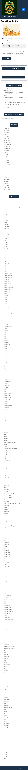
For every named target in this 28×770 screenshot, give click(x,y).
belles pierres (7, 303)
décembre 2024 (7, 169)
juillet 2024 (7, 179)
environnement (7, 417)
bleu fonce (6, 342)
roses (5, 660)
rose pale (6, 658)
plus (5, 621)
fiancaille (6, 428)
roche (5, 650)
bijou (5, 305)
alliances (6, 220)
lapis (5, 487)
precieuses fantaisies (9, 636)
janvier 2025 (7, 167)
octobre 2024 (7, 173)
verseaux (6, 742)
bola (5, 352)
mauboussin (7, 517)
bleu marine (7, 344)
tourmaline (6, 725)
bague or (6, 285)
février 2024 (7, 189)
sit (4, 693)
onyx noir (6, 562)
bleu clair (6, 340)
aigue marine (7, 212)
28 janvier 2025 (7, 45)
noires (5, 538)
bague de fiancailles (9, 265)
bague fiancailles (8, 279)
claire (5, 377)
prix (5, 638)
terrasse (6, 717)
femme (5, 424)
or (4, 572)
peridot (5, 591)
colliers (6, 383)
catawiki (6, 364)
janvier (5, 473)
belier (5, 299)
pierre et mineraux (8, 611)
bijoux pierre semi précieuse (11, 324)
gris (5, 456)
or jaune (6, 577)
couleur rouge (7, 397)
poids (5, 623)
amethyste (6, 228)
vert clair (6, 746)
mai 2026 (6, 134)
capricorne (6, 358)
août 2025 (6, 152)
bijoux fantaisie (7, 322)
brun (5, 354)
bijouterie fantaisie (8, 314)
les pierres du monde (9, 493)
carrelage (6, 362)
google (5, 452)
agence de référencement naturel (12, 208)
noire (5, 536)
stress (5, 711)
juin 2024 (6, 181)
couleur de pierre (8, 393)
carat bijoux (7, 360)
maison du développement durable (12, 503)
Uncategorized (7, 731)
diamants (6, 409)
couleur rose (7, 395)
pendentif (6, 589)
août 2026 (6, 128)
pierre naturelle (7, 613)
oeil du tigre (7, 556)
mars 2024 (6, 187)
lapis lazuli (6, 489)
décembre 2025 (7, 144)
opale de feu (7, 566)
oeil (5, 548)
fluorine (6, 438)
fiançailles (6, 432)
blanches (6, 332)
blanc (5, 328)
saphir (5, 672)
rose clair (6, 654)
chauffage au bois (8, 371)
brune (5, 356)
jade (5, 470)
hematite (6, 462)
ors (4, 585)
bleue (5, 346)
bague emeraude (8, 271)
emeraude (6, 413)
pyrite (5, 640)
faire (5, 422)
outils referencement (9, 587)
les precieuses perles (9, 497)
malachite (6, 505)
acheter (5, 203)
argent (5, 242)
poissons (6, 625)
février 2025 (7, 165)
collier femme (7, 381)
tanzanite (6, 713)
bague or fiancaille (8, 287)
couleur (6, 389)
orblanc (6, 583)
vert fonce (6, 748)
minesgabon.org (9, 17)
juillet (5, 483)
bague (5, 261)
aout (5, 240)
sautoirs (6, 680)
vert (5, 744)
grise (5, 458)
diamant (6, 403)
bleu (5, 336)
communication (7, 385)
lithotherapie (7, 501)
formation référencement (10, 442)
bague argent (7, 263)
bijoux (5, 316)
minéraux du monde (9, 523)
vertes (5, 752)
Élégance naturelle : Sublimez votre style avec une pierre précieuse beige (13, 41)
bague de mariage (8, 267)
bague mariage (7, 283)
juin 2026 (6, 132)
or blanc (6, 574)
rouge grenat (7, 664)
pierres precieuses (8, 619)
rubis (5, 668)
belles (5, 301)
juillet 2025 (7, 154)
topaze (5, 721)
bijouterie (6, 309)
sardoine (6, 676)
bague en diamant (8, 273)
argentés (6, 246)
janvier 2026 (7, 142)
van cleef (6, 736)
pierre (5, 603)
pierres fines (7, 617)
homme (5, 464)
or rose (5, 579)
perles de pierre (7, 597)
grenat (5, 454)
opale (5, 564)
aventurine (6, 256)
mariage (6, 509)
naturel (5, 530)
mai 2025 (6, 158)
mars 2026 (6, 138)
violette (6, 756)
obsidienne (6, 544)
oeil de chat (7, 550)
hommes (6, 466)
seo (5, 685)
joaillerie (6, 481)
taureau (6, 715)
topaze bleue (7, 723)
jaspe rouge (7, 477)
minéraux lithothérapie (9, 526)
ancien (5, 230)
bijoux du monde (8, 318)
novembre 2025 (7, 146)
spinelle (6, 709)
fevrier (5, 426)
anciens (6, 236)
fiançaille (6, 430)
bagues (5, 293)
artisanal (6, 248)
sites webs (6, 699)
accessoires (6, 199)
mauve (5, 519)
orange (5, 581)
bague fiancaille (8, 277)
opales (5, 570)
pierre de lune (7, 607)
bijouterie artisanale (9, 311)
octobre (6, 546)
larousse (6, 491)
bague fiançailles (8, 281)
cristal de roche (7, 399)
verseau (6, 740)
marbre (5, 507)
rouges (5, 666)
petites (5, 601)
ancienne (6, 232)
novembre (6, 542)
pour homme (7, 630)
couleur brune (7, 391)
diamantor (6, 407)
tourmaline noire (8, 727)
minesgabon (15, 45)
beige (5, 297)
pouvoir (6, 632)
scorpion (6, 683)
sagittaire (6, 670)
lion (5, 499)
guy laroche (7, 460)
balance (6, 295)
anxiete (5, 238)
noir (5, 534)
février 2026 (7, 140)
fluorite (6, 440)
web (5, 758)
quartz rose (6, 644)
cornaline (6, 387)
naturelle (6, 532)
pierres (5, 615)
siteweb (6, 701)
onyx (5, 560)
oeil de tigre (7, 554)
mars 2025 (6, 162)
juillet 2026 (7, 130)
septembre (6, 687)
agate (5, 205)
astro (5, 254)
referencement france (9, 646)
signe (5, 691)
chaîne (5, 367)
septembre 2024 (8, 175)
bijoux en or (7, 320)
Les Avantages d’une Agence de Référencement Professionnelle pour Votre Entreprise (14, 106)
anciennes (6, 234)
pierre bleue (7, 605)
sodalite (6, 703)
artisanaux (6, 252)
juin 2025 (6, 156)
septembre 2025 (8, 150)
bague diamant (7, 269)
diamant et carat (8, 405)
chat (5, 369)
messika (6, 521)
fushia (5, 444)
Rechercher (14, 68)
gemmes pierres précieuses (10, 448)
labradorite (6, 485)
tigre (5, 719)
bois (5, 350)
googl (5, 450)
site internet (7, 695)
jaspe (5, 475)
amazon (6, 224)
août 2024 (6, 177)
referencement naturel (9, 648)
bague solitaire (7, 291)
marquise (6, 513)
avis (5, 258)
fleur (5, 434)
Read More (7, 59)
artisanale (6, 250)
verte (5, 750)
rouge (5, 662)
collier (5, 379)
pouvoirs (6, 634)
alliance (6, 216)
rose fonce (6, 656)
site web (6, 697)
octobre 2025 (7, 148)
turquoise (6, 729)
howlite (6, 468)
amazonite (6, 226)
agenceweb (6, 210)
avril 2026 (6, 136)
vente (5, 738)
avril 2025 (6, 160)
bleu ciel (6, 338)
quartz (5, 642)
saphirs (5, 674)
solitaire (6, 705)
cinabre (6, 373)
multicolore (7, 528)
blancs (5, 334)
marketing (6, 511)
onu (5, 558)
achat (5, 201)
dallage (5, 401)
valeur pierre (7, 733)
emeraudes (6, 415)
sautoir (5, 678)
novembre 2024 (7, 171)
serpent (5, 689)
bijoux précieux (8, 326)
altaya (5, 222)
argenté (6, 244)
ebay (5, 411)
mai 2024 (6, 183)
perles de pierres (8, 599)
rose (5, 652)
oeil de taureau (7, 552)
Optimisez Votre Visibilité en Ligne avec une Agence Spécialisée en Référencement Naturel (14, 94)
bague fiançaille (8, 275)
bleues (5, 348)
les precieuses (7, 495)
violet (5, 754)
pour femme (7, 627)
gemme (5, 446)
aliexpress (6, 214)
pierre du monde (8, 609)
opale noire (6, 568)
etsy (5, 420)
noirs (5, 540)
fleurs (5, 436)
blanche (6, 330)
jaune (5, 479)
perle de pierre (7, 595)
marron (5, 515)
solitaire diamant (8, 707)
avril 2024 (6, 185)
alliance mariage (8, 218)
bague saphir (7, 289)
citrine (5, 375)
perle (5, 593)
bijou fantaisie (7, 307)
